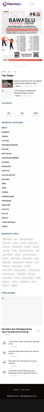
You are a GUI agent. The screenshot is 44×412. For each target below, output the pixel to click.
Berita (4, 128)
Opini (4, 188)
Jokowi (17, 254)
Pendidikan (6, 201)
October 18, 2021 (28, 86)
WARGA (14, 285)
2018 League (7, 239)
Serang (14, 281)
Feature (5, 149)
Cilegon (27, 247)
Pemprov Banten (8, 274)
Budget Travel (33, 243)
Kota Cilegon (15, 258)
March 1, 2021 (27, 95)
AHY (16, 239)
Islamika (5, 162)
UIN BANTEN (24, 281)
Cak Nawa (6, 247)
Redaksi (18, 86)
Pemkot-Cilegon (20, 270)
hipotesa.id (7, 154)
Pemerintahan (8, 196)
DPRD (14, 250)
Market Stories (18, 262)
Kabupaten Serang (29, 254)
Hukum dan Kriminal (10, 158)
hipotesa (33, 396)
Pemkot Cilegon (34, 270)
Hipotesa (16, 396)
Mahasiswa (6, 262)
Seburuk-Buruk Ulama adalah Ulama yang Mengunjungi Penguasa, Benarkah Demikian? (22, 372)
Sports (5, 218)
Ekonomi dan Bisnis (10, 145)
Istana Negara (7, 254)
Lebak (36, 258)
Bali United (6, 243)
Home (3, 71)
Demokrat (6, 250)
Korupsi (5, 258)
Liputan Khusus (8, 175)
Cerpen (5, 136)
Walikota (6, 285)
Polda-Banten (7, 278)
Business (5, 132)
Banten (15, 243)
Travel (5, 226)
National (5, 179)
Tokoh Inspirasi (8, 222)
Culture (5, 141)
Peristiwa (6, 205)
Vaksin (33, 281)
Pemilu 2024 (7, 270)
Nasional (29, 262)
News (4, 184)
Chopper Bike (17, 247)
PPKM (38, 278)
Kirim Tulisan (25, 390)
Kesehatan (6, 166)
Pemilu (27, 266)
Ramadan (6, 281)
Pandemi (6, 266)
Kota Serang (27, 258)
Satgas (14, 71)
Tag (9, 71)
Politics (5, 209)
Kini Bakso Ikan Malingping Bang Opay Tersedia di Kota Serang (17, 330)
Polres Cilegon (28, 278)
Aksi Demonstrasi (26, 239)
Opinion (5, 192)
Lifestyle (6, 171)
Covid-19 (36, 247)
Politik (5, 214)
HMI (37, 250)
